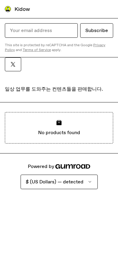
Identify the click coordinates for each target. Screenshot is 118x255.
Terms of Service (37, 50)
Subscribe (96, 30)
